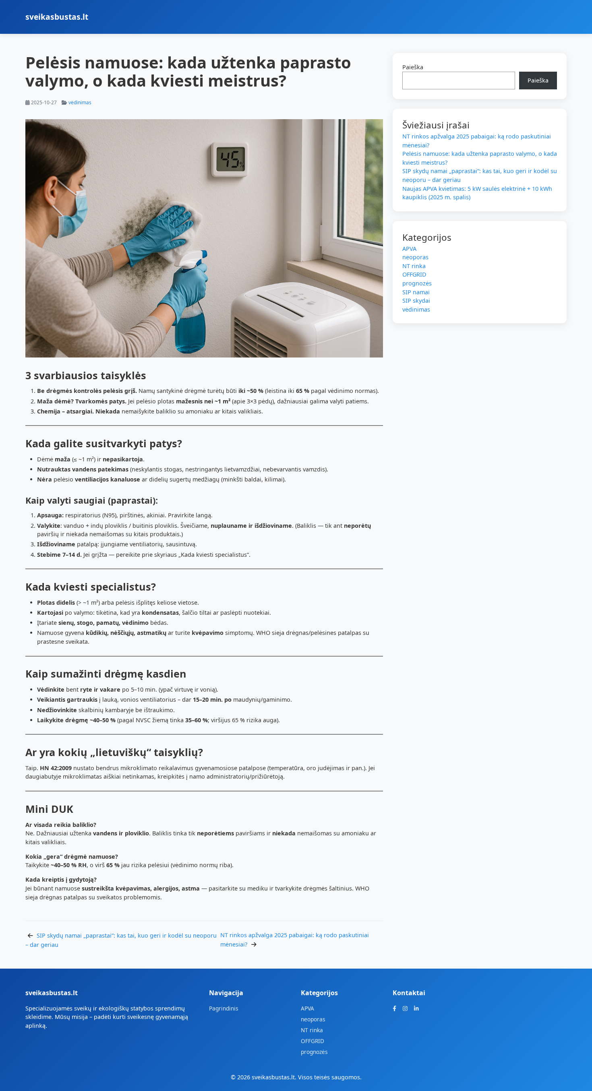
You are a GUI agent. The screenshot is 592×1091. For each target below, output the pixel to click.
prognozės (417, 283)
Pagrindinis (223, 1008)
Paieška (412, 67)
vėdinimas (79, 102)
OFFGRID (414, 274)
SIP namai (416, 292)
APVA (409, 248)
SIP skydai (416, 300)
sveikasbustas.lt (56, 16)
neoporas (415, 257)
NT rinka (414, 266)
